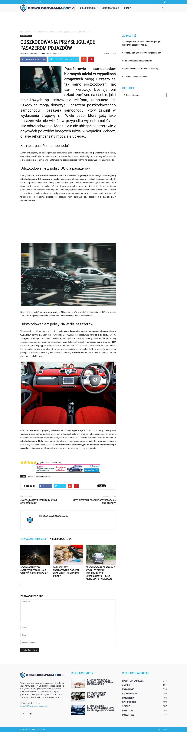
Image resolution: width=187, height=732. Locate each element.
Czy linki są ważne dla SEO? (135, 76)
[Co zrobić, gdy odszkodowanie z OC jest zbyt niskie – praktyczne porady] (68, 555)
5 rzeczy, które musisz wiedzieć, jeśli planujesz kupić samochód (100, 681)
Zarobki (126, 685)
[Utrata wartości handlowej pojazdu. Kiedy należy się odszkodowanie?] (78, 710)
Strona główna (25, 32)
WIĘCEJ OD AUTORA (60, 538)
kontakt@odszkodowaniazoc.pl (34, 706)
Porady (127, 8)
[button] (163, 8)
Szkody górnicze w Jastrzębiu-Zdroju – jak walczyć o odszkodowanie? (34, 570)
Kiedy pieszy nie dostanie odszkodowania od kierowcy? (94, 501)
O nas (22, 2)
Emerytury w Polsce (132, 681)
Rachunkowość (130, 693)
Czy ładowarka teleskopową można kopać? (141, 52)
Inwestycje (128, 715)
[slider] (28, 462)
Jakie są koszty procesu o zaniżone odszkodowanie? (38, 501)
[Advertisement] (93, 21)
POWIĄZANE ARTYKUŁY (33, 538)
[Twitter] (164, 2)
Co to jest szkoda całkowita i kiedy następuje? (96, 695)
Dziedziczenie (129, 702)
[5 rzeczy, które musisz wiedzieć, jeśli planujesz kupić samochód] (78, 683)
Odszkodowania (110, 8)
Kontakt (39, 2)
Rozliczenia (128, 698)
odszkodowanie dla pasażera (39, 476)
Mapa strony (162, 729)
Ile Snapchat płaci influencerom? (137, 60)
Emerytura (127, 710)
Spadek (126, 706)
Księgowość (128, 689)
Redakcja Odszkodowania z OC (38, 53)
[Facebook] (160, 2)
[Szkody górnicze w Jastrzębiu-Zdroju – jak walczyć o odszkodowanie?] (35, 555)
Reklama (30, 2)
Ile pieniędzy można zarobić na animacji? (140, 68)
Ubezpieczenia (88, 8)
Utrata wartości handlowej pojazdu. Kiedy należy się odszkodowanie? (101, 708)
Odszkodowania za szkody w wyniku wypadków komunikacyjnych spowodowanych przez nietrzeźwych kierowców (100, 573)
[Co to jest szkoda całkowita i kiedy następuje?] (78, 696)
